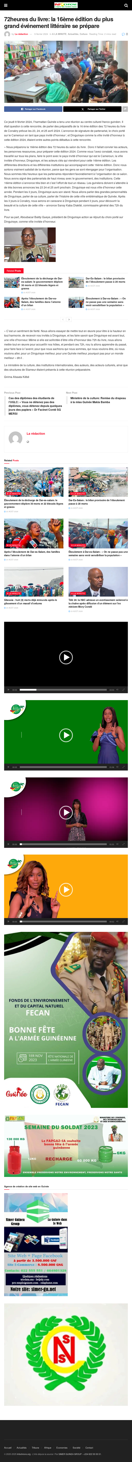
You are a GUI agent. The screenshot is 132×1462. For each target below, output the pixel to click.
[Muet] (117, 689)
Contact (89, 1447)
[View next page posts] (69, 319)
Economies (62, 1447)
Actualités (73, 34)
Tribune (35, 1447)
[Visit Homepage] (66, 5)
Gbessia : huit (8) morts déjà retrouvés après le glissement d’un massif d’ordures (30, 601)
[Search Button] (126, 5)
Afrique (47, 1447)
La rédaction (21, 34)
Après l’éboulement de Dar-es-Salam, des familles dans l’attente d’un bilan (41, 302)
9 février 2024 (41, 34)
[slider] (63, 690)
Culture (83, 34)
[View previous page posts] (62, 319)
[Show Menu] (5, 5)
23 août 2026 (29, 292)
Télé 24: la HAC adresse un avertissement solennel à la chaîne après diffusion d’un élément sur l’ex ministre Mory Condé (98, 603)
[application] (66, 657)
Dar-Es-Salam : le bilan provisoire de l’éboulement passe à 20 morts (105, 280)
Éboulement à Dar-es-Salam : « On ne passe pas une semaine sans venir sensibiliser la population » (106, 302)
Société (76, 1447)
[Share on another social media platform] (125, 109)
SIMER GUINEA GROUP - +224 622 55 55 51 (80, 1454)
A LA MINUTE (59, 34)
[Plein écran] (123, 689)
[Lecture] (8, 689)
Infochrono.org (24, 1454)
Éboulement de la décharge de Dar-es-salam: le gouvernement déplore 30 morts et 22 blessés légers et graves (42, 283)
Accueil (8, 1447)
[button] (66, 657)
